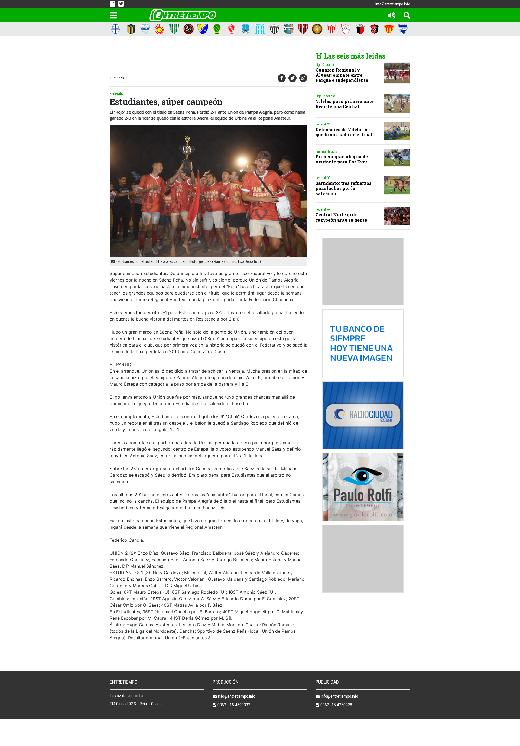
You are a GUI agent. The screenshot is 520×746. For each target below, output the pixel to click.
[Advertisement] (207, 56)
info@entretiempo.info (392, 4)
